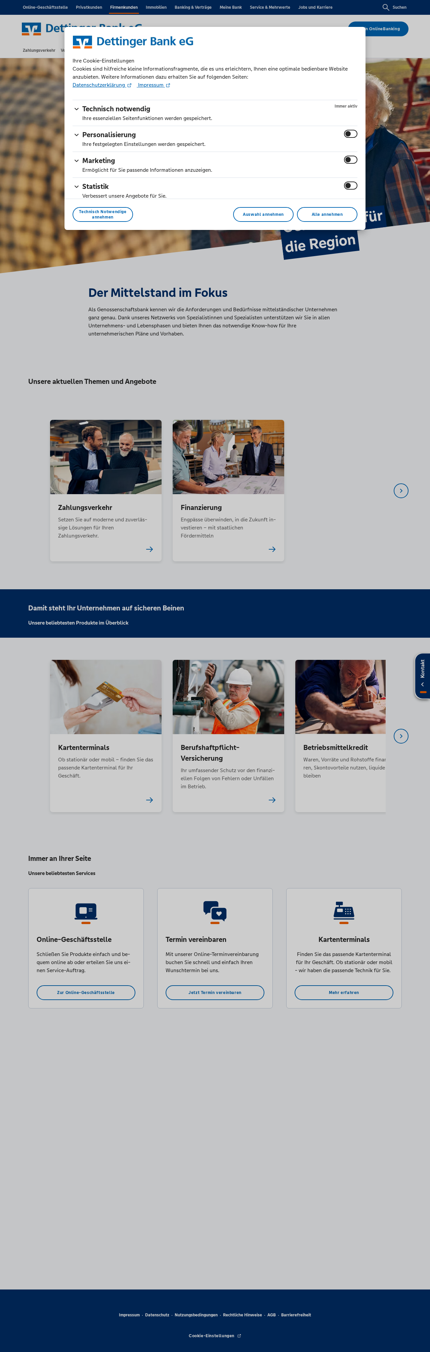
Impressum (151, 85)
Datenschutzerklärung (99, 85)
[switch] (350, 134)
